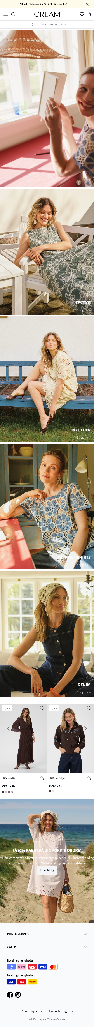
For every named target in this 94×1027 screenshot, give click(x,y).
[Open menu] (5, 14)
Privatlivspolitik (31, 1011)
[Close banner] (87, 4)
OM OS (12, 947)
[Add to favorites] (42, 707)
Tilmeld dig (47, 870)
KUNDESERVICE (18, 934)
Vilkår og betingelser (59, 1011)
